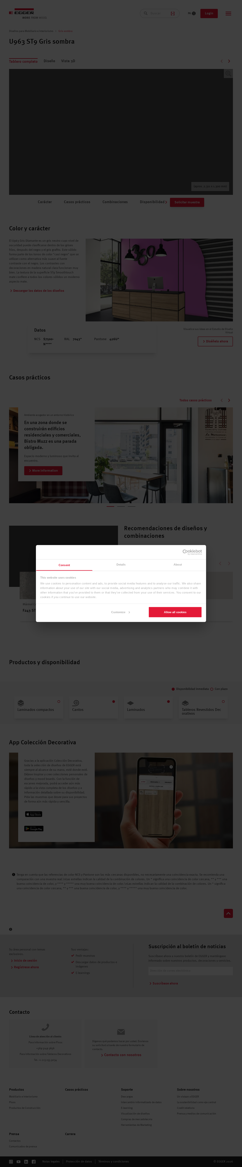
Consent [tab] (64, 565)
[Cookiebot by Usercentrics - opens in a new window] (185, 552)
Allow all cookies (175, 612)
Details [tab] (121, 564)
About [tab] (178, 564)
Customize (118, 612)
